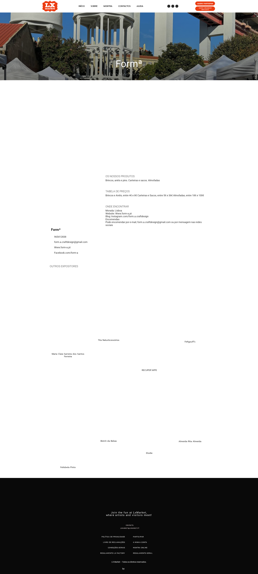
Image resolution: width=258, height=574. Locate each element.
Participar (138, 537)
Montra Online (140, 548)
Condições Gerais (116, 548)
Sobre (94, 6)
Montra (107, 6)
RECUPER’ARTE (149, 370)
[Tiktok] (176, 6)
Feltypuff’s (190, 341)
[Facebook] (168, 6)
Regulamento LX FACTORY (112, 553)
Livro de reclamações (114, 542)
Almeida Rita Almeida (190, 441)
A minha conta (140, 542)
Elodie (149, 453)
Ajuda (140, 6)
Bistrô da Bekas (109, 441)
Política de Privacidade (113, 537)
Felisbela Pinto (68, 467)
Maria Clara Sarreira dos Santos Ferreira (68, 355)
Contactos (124, 6)
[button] (2, 121)
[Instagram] (172, 6)
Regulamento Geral (143, 553)
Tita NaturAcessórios (108, 340)
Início (82, 6)
